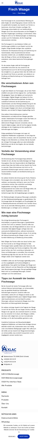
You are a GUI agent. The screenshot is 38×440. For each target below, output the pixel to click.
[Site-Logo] (19, 2)
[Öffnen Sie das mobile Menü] (2, 3)
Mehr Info (12, 436)
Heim (14, 13)
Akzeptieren (23, 436)
